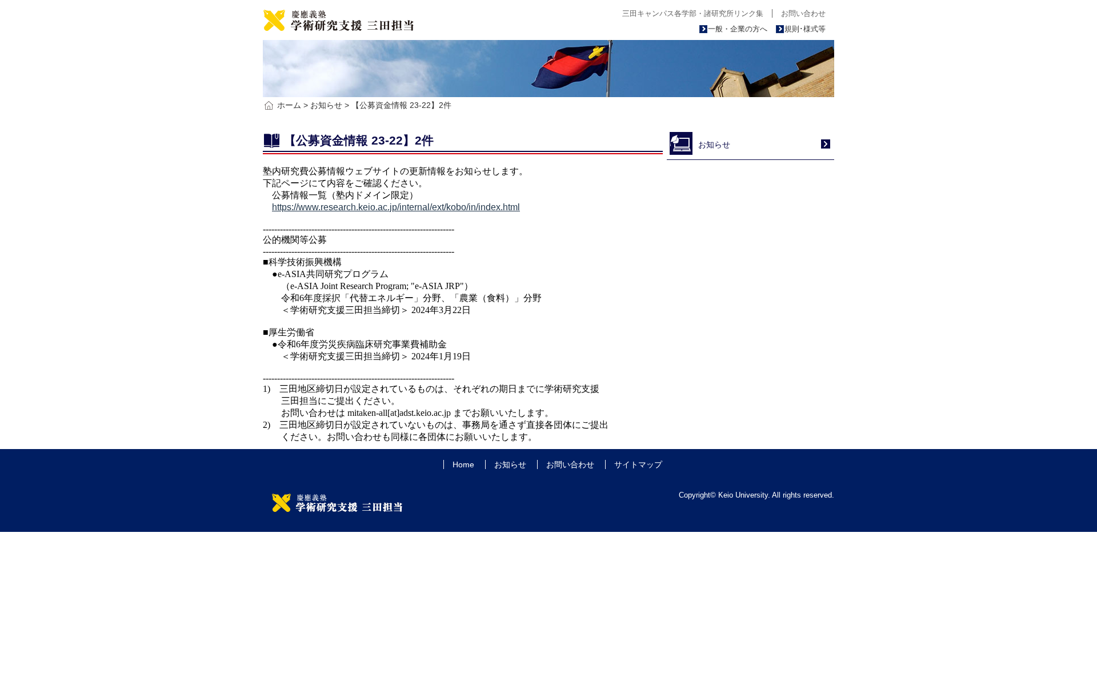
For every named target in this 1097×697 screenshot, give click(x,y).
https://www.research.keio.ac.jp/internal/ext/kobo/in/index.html (396, 207)
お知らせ (326, 105)
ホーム (289, 105)
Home (463, 464)
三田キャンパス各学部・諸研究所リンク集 (692, 13)
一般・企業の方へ (737, 29)
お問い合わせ (803, 13)
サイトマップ (638, 464)
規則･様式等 (805, 29)
